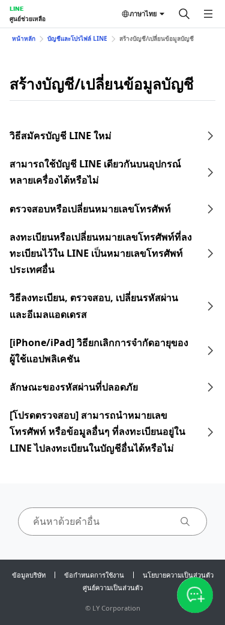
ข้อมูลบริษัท (29, 574)
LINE (16, 8)
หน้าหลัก (23, 38)
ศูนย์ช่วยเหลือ (28, 18)
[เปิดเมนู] (208, 14)
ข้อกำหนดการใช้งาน (94, 574)
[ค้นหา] (184, 14)
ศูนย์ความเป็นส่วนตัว (113, 587)
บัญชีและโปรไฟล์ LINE (77, 38)
